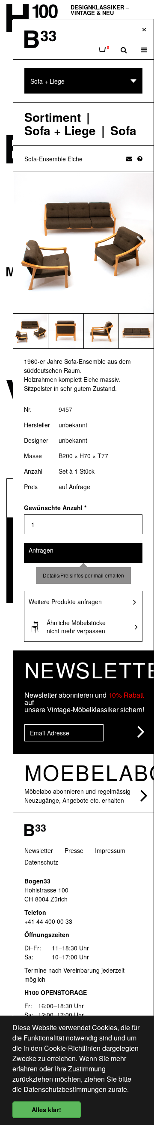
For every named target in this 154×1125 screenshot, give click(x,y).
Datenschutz (41, 862)
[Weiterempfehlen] (129, 158)
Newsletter (38, 850)
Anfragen (41, 550)
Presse (74, 850)
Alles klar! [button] (46, 1109)
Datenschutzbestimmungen (65, 1089)
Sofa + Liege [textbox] (47, 81)
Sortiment (52, 117)
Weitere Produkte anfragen (65, 601)
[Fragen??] (139, 158)
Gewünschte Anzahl (55, 507)
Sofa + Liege (60, 130)
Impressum (110, 850)
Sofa (123, 130)
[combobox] (83, 81)
